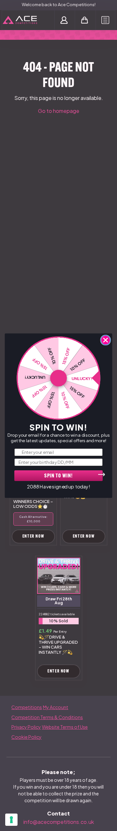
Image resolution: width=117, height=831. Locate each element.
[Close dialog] (105, 339)
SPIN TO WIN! (58, 476)
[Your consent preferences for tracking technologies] (11, 820)
